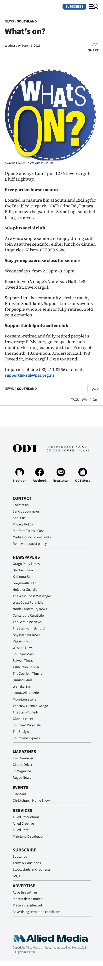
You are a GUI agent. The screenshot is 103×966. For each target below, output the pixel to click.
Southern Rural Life (26, 725)
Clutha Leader (23, 718)
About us (19, 517)
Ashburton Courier (26, 667)
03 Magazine (22, 771)
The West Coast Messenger (32, 596)
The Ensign (21, 731)
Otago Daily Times (26, 563)
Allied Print (21, 830)
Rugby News (22, 777)
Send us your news (26, 511)
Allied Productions (26, 817)
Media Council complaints (32, 537)
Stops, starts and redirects (31, 869)
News (9, 21)
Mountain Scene (24, 699)
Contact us (21, 505)
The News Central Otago (30, 705)
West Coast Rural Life (28, 602)
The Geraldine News (27, 621)
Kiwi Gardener (23, 758)
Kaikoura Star (23, 576)
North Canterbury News (30, 609)
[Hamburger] (93, 7)
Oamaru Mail (22, 680)
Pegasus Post (22, 641)
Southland (27, 21)
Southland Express (26, 738)
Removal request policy (30, 543)
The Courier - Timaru (28, 673)
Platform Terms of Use (28, 530)
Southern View (23, 654)
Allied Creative (23, 823)
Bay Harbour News (26, 634)
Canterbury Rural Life (28, 615)
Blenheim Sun (23, 570)
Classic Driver (22, 764)
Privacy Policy (23, 524)
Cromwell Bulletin (26, 693)
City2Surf (19, 794)
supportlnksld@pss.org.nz (29, 375)
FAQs (16, 875)
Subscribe (74, 6)
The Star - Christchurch (29, 628)
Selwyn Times (23, 660)
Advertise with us (25, 892)
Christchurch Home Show (31, 800)
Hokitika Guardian (26, 589)
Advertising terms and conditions (36, 911)
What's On (89, 399)
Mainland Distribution (29, 836)
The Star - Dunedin (26, 712)
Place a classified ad (27, 905)
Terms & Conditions (27, 863)
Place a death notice (27, 898)
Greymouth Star (24, 583)
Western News (23, 647)
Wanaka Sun (22, 686)
